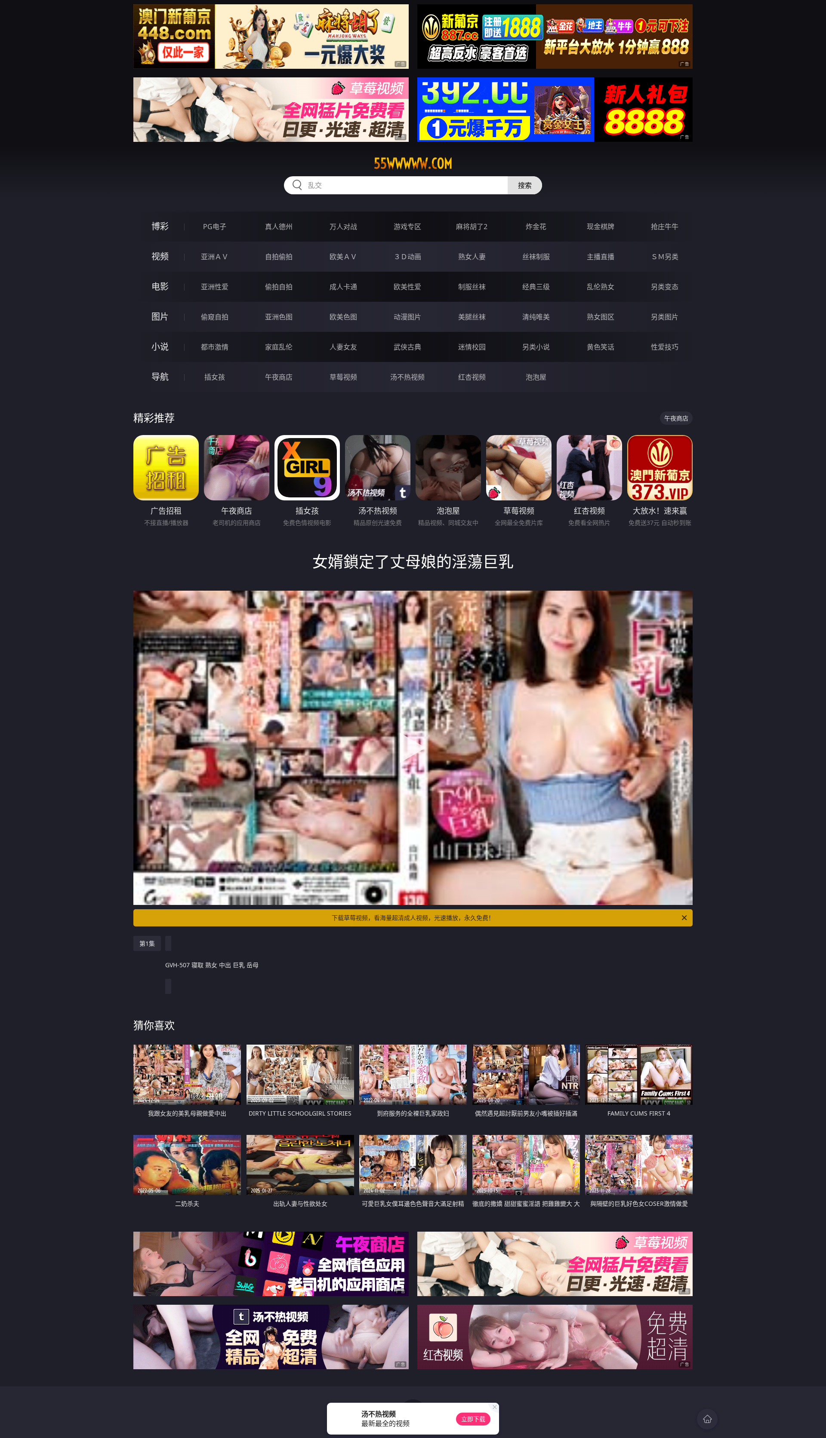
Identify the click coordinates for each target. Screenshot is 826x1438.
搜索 (525, 185)
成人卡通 (343, 286)
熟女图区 (600, 317)
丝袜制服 (536, 256)
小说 (160, 347)
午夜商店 (279, 377)
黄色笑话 (600, 347)
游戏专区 (407, 226)
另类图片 (664, 317)
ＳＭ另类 (664, 256)
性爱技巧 (664, 347)
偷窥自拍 (214, 317)
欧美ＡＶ (343, 256)
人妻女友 (343, 347)
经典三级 (536, 286)
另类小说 (536, 347)
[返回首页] (707, 1419)
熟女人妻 (472, 256)
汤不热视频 (407, 377)
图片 (160, 316)
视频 (160, 256)
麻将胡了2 (471, 226)
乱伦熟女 (600, 286)
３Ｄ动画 (407, 256)
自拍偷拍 (279, 256)
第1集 (147, 943)
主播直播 (600, 256)
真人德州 (279, 226)
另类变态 (664, 286)
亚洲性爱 (214, 286)
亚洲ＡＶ (214, 256)
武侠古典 (407, 347)
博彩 (160, 226)
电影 (160, 286)
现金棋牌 (600, 226)
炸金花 (536, 226)
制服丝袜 (472, 286)
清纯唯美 (536, 317)
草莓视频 (343, 377)
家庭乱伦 (279, 347)
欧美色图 (343, 317)
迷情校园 (472, 347)
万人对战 (343, 226)
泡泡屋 (536, 377)
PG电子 (214, 226)
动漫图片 (407, 317)
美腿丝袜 (472, 317)
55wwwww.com (413, 163)
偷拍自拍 (279, 286)
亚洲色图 (279, 317)
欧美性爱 (407, 286)
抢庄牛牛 (664, 226)
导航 (160, 377)
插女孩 (214, 377)
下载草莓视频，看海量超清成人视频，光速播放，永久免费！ (413, 918)
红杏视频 (472, 377)
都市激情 (214, 347)
